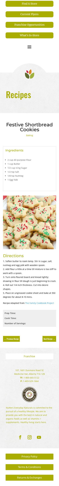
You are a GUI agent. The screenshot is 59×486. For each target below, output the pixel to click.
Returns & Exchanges (29, 477)
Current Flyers (29, 14)
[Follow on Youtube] (39, 437)
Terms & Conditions (29, 467)
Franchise (29, 356)
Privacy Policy (29, 456)
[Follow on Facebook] (20, 437)
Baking (29, 135)
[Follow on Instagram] (29, 437)
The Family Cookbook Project (39, 303)
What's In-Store (29, 35)
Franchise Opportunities (29, 24)
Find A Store (29, 3)
